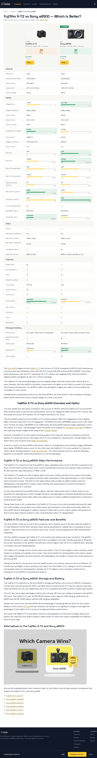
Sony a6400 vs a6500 (15, 699)
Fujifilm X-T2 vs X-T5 (14, 696)
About (92, 734)
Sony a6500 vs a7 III (14, 710)
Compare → (77, 754)
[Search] (95, 4)
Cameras (26, 4)
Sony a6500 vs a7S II (14, 703)
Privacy (92, 738)
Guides (55, 4)
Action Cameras (45, 4)
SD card (27, 606)
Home (6, 11)
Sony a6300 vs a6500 (15, 713)
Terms (92, 741)
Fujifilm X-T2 (35, 368)
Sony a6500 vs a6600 (15, 706)
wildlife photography (38, 441)
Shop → (30, 62)
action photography (39, 451)
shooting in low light (74, 428)
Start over (44, 20)
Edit (63, 754)
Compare (17, 4)
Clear (91, 754)
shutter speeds (51, 430)
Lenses (34, 4)
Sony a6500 (12, 368)
